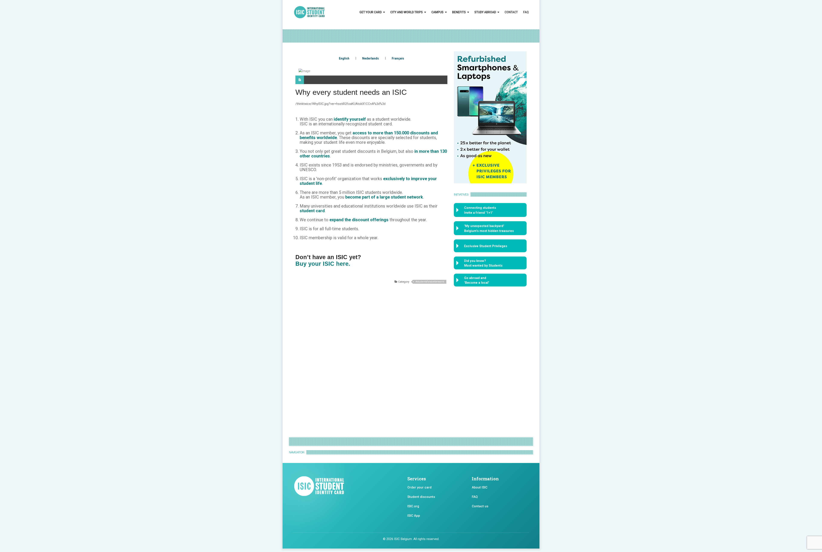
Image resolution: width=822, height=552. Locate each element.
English (344, 58)
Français (398, 58)
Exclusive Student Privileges (485, 246)
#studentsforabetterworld (429, 281)
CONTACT (511, 12)
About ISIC (479, 487)
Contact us (480, 506)
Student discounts (421, 497)
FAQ (526, 12)
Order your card (419, 487)
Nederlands (370, 58)
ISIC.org (413, 506)
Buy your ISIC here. (322, 264)
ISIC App (413, 516)
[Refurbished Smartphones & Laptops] (490, 117)
